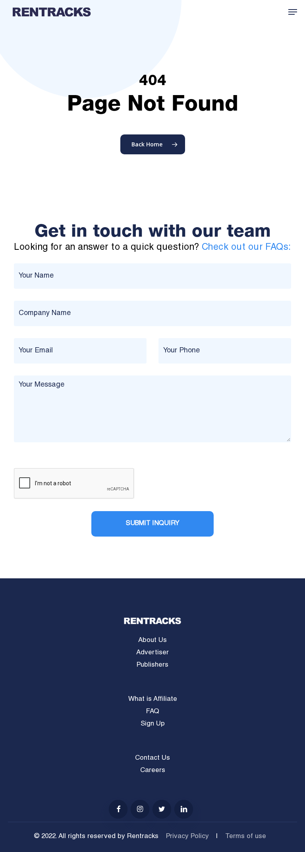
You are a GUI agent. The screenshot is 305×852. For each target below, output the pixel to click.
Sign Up (153, 724)
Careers (152, 770)
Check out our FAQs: (246, 247)
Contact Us (152, 758)
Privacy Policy (187, 836)
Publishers (152, 665)
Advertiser (152, 653)
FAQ (152, 711)
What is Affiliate (152, 699)
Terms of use (245, 836)
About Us (152, 640)
